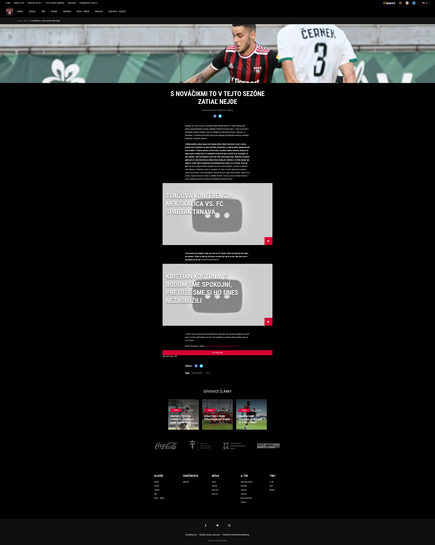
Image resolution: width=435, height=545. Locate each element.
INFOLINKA (72, 3)
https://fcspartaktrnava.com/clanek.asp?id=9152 (222, 346)
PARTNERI (67, 11)
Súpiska (243, 494)
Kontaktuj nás (191, 534)
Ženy (271, 486)
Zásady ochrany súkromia (209, 534)
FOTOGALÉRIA (217, 353)
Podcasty (215, 490)
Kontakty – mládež (117, 11)
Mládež (272, 490)
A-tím (208, 373)
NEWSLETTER (19, 3)
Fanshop (186, 482)
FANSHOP (99, 11)
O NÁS (8, 3)
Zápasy (32, 11)
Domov (20, 11)
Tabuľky (243, 490)
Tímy (43, 11)
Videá (214, 482)
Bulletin (215, 494)
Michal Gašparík (197, 373)
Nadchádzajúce (247, 482)
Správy (54, 11)
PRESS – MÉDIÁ (83, 11)
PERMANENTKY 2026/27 (88, 3)
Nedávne (244, 486)
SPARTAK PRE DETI (35, 3)
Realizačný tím (246, 498)
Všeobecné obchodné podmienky (235, 534)
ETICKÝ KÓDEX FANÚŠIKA (54, 3)
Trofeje (243, 502)
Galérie (214, 486)
